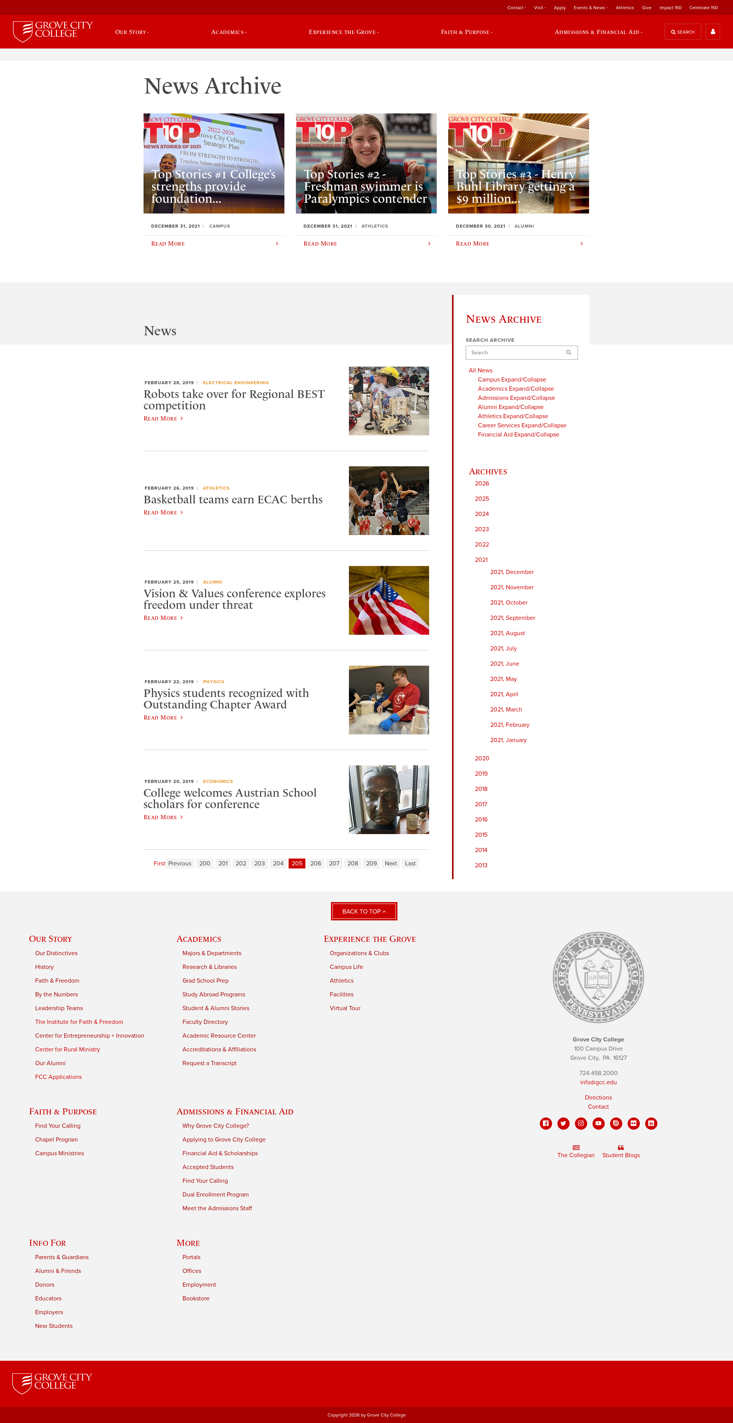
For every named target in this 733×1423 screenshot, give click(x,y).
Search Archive (490, 340)
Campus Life (346, 967)
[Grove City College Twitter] (563, 1123)
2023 (482, 529)
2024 (482, 514)
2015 (481, 835)
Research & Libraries (209, 967)
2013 (481, 865)
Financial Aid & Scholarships (220, 1153)
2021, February (510, 725)
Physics (213, 681)
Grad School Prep (205, 981)
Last (410, 863)
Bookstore (196, 1298)
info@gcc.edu (598, 1082)
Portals (191, 1257)
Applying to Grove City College (224, 1139)
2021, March (506, 709)
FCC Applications (58, 1077)
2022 (482, 544)
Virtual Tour (345, 1008)
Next (391, 863)
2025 (482, 499)
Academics (198, 938)
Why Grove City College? (215, 1126)
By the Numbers (56, 994)
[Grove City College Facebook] (546, 1123)
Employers (49, 1312)
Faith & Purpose (63, 1111)
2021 (481, 560)
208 (352, 863)
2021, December (512, 572)
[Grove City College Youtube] (599, 1123)
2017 (481, 804)
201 (223, 863)
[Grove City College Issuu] (616, 1123)
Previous (179, 863)
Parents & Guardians (62, 1257)
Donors (44, 1285)
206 (315, 863)
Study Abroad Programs (213, 994)
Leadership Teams (59, 1008)
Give (647, 7)
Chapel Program (56, 1139)
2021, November (512, 587)
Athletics (625, 7)
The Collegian (576, 1155)
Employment (199, 1285)
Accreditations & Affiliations (219, 1049)
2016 (481, 819)
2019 (481, 774)
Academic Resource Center (219, 1036)
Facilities (342, 994)
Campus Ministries (59, 1153)
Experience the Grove (370, 938)
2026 (482, 483)
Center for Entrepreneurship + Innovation (89, 1036)
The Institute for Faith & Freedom (79, 1022)
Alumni (213, 582)
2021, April (504, 694)
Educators (48, 1298)
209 (371, 863)
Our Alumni (50, 1063)
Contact (598, 1107)
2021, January (508, 740)
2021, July (503, 648)
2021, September (512, 618)
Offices (191, 1271)
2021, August (507, 633)
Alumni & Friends (58, 1271)
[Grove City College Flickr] (634, 1123)
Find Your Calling (58, 1126)
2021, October (509, 602)
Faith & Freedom (57, 981)
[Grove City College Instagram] (581, 1123)
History (44, 967)
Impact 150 (670, 7)
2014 (481, 850)
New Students (54, 1326)
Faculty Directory (205, 1022)
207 (334, 863)
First (159, 863)
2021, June (504, 664)
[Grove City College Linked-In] (651, 1123)
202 (241, 863)
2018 (481, 789)
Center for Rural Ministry (67, 1049)
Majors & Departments (211, 953)
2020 (482, 758)
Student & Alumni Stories (215, 1008)
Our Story (50, 938)
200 (204, 863)
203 (259, 863)
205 (297, 863)
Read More (160, 418)
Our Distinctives (56, 953)
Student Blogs (621, 1155)
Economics (218, 781)
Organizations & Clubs (359, 953)
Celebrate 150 (703, 7)
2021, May (503, 679)
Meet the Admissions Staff (217, 1208)
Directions (598, 1097)
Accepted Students (208, 1167)
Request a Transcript (209, 1063)
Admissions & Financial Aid (235, 1111)
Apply (560, 7)
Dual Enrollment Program (215, 1194)
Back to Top (362, 911)
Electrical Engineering (236, 382)
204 (278, 863)
